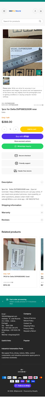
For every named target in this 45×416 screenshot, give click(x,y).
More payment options (22, 141)
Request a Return (30, 331)
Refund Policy (28, 321)
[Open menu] (4, 11)
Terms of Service (30, 318)
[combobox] (22, 21)
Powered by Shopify (30, 391)
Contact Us (28, 323)
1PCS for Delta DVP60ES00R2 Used (16, 276)
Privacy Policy (29, 328)
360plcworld (18, 391)
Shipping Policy (29, 326)
